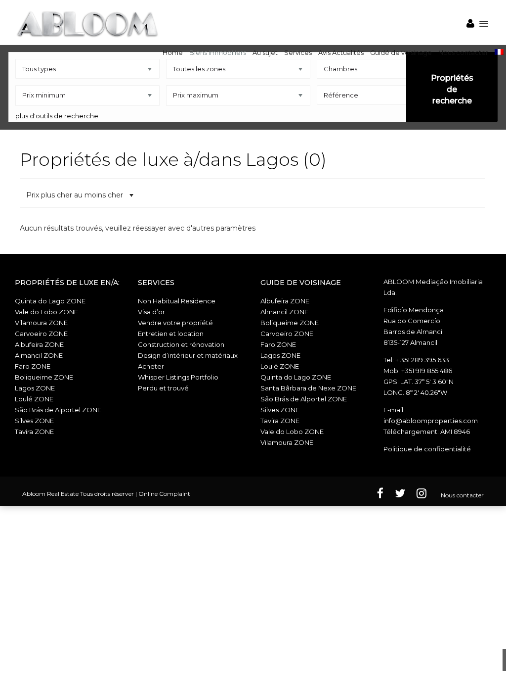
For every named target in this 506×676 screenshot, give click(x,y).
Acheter (151, 366)
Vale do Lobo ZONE (46, 312)
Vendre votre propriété (175, 323)
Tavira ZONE (34, 431)
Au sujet (265, 52)
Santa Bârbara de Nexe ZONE (308, 388)
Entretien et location (171, 334)
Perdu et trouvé (163, 388)
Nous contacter (463, 52)
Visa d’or (151, 312)
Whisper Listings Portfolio (178, 377)
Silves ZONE (34, 421)
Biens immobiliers (217, 52)
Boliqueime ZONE (44, 377)
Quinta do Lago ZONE (50, 301)
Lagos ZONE (35, 388)
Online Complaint (164, 493)
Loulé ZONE (34, 399)
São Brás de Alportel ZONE (58, 410)
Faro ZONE (32, 366)
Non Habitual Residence (176, 301)
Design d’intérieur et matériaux (188, 355)
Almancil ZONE (39, 355)
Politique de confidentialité (427, 449)
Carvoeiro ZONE (41, 334)
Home (173, 52)
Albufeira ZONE (39, 344)
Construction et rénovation (181, 344)
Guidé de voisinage (401, 52)
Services (298, 52)
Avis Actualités (341, 52)
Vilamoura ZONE (41, 323)
